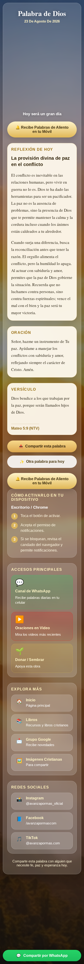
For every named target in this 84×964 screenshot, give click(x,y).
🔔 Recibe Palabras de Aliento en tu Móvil (42, 129)
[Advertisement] (42, 67)
